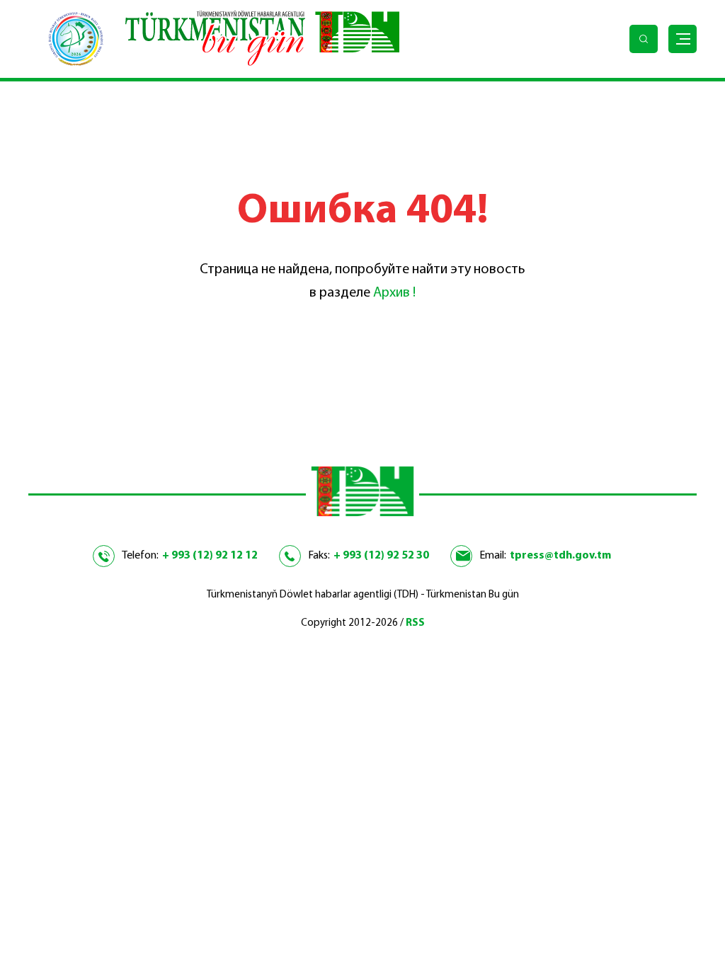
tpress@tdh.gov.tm (560, 555)
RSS (415, 623)
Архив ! (394, 293)
